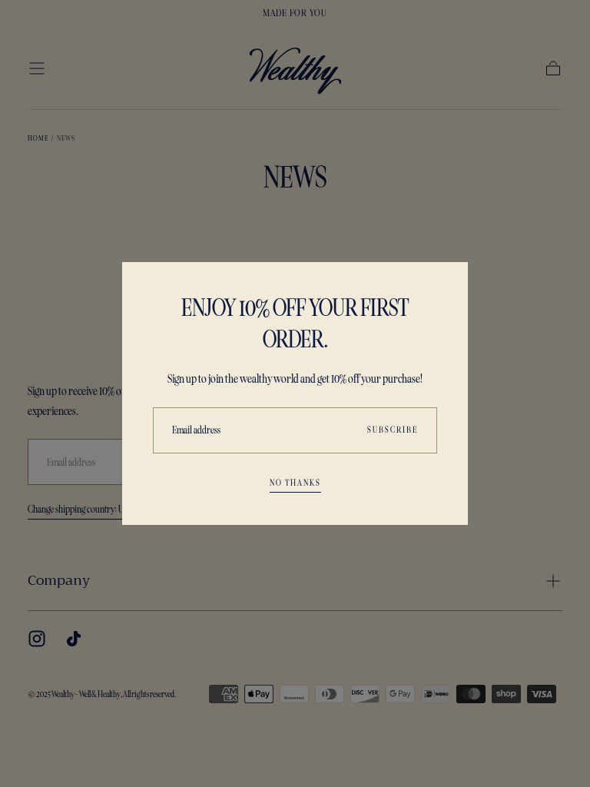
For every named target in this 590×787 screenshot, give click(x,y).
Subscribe (392, 429)
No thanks (295, 482)
